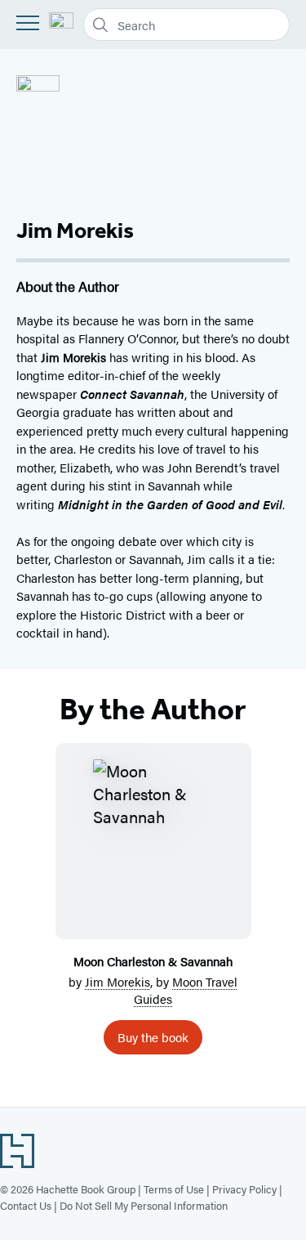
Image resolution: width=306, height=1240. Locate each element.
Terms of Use (174, 1189)
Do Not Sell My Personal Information (144, 1205)
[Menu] (27, 23)
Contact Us (25, 1205)
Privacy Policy (244, 1189)
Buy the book (153, 1036)
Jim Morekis (117, 981)
